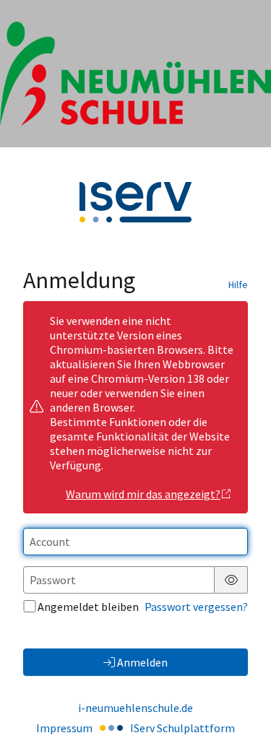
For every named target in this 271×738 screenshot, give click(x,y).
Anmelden (142, 662)
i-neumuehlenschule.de (135, 707)
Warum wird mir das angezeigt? (143, 494)
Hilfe (238, 284)
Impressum (64, 728)
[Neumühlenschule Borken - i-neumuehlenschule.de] (135, 73)
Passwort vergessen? (196, 606)
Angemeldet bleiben (88, 606)
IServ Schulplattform (182, 728)
